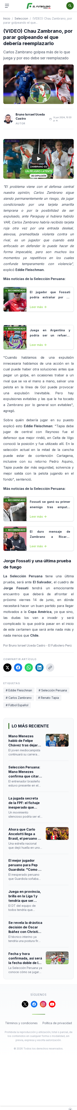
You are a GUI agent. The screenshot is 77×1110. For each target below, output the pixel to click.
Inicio (6, 18)
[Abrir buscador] (70, 5)
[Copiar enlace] (50, 667)
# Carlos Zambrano (19, 697)
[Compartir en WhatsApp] (29, 667)
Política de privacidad (57, 1023)
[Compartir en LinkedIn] (39, 667)
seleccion (21, 18)
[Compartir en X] (7, 667)
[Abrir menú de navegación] (7, 5)
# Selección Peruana (53, 690)
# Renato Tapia (48, 697)
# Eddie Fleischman (19, 690)
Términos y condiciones (21, 1023)
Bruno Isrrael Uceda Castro (30, 116)
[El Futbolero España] (38, 5)
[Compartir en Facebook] (18, 667)
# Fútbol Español (17, 705)
